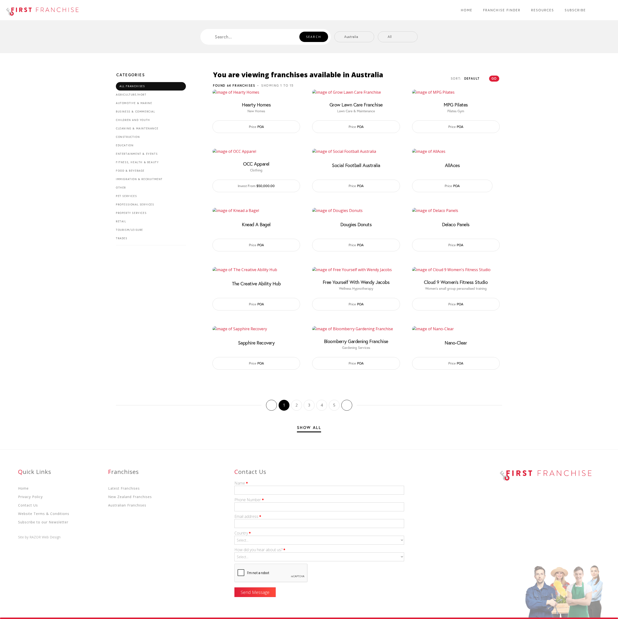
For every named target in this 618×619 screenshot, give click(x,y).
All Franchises (132, 86)
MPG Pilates (456, 104)
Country (242, 533)
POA (256, 126)
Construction (128, 137)
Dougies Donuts (356, 224)
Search (313, 37)
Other (121, 187)
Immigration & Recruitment (139, 179)
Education (124, 145)
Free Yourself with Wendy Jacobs (356, 282)
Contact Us (28, 505)
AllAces (452, 165)
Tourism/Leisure (129, 230)
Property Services (131, 213)
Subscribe (575, 10)
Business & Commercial (135, 111)
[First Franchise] (42, 10)
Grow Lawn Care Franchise (356, 104)
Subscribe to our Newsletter (43, 522)
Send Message (255, 592)
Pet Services (126, 196)
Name (241, 483)
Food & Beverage (130, 170)
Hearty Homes (256, 104)
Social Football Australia (356, 165)
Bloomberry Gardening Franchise (356, 341)
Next (346, 405)
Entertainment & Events (137, 153)
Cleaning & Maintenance (137, 128)
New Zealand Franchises (130, 496)
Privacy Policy (30, 496)
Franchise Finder (501, 10)
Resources (542, 10)
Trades (121, 238)
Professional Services (135, 204)
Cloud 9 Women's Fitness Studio (456, 282)
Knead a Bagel (256, 224)
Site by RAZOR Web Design (39, 537)
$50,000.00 (256, 185)
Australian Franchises (127, 505)
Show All (309, 427)
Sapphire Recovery (256, 342)
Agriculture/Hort (131, 94)
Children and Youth (133, 120)
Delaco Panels (456, 224)
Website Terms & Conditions (43, 513)
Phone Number (249, 499)
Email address (247, 516)
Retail (121, 221)
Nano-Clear (456, 342)
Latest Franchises (124, 488)
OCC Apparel (256, 164)
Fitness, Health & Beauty (137, 162)
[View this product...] (235, 92)
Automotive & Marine (134, 103)
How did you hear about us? (259, 549)
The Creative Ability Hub (256, 283)
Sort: (456, 78)
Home (466, 10)
